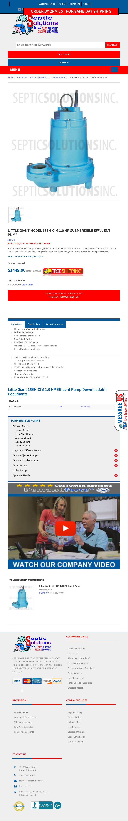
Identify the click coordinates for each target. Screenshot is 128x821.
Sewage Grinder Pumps (25, 460)
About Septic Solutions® (79, 658)
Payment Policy (75, 712)
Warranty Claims (75, 741)
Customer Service (47, 3)
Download (85, 406)
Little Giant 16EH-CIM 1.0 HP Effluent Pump (59, 586)
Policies (61, 3)
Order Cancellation (76, 737)
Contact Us (73, 653)
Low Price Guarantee (23, 727)
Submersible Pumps (39, 77)
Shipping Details (75, 687)
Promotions (74, 3)
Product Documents (54, 324)
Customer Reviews (76, 648)
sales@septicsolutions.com (31, 780)
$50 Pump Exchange (23, 722)
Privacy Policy (74, 717)
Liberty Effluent (22, 441)
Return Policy (74, 722)
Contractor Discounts (78, 663)
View (60, 406)
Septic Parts (21, 77)
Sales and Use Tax (76, 732)
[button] (120, 410)
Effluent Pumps (58, 77)
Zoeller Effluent (22, 445)
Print (12, 240)
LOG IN (65, 62)
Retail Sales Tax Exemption (80, 682)
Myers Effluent (22, 430)
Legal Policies (74, 727)
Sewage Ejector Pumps (25, 455)
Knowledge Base (75, 678)
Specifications (34, 324)
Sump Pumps (20, 465)
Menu (15, 69)
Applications (16, 324)
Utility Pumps (20, 470)
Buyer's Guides (75, 673)
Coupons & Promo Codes (25, 717)
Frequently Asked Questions (81, 668)
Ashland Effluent (23, 438)
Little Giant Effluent (24, 434)
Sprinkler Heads (21, 475)
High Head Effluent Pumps (27, 450)
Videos (86, 3)
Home (10, 77)
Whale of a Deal (21, 712)
